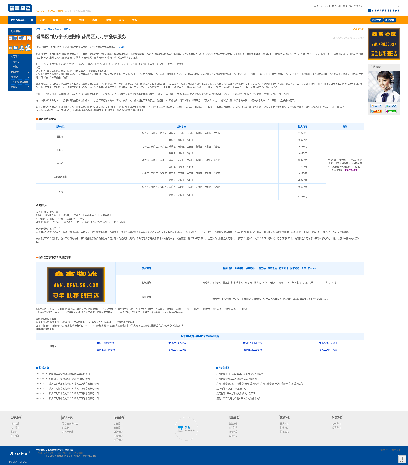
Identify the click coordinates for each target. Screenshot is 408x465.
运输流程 (233, 435)
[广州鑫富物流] (20, 8)
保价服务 (118, 435)
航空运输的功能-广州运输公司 (231, 388)
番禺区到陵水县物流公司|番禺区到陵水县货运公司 (74, 393)
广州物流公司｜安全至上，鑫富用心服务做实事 (239, 373)
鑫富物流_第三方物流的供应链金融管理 (236, 393)
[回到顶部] (402, 459)
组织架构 (233, 427)
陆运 (42, 20)
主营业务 (16, 417)
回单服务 (118, 439)
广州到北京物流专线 (62, 453)
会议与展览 (67, 431)
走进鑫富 (234, 417)
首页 (316, 6)
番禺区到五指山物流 (253, 343)
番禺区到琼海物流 (106, 349)
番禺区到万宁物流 (328, 343)
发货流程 (118, 427)
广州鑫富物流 (357, 29)
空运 (68, 20)
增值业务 (119, 417)
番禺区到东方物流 (177, 343)
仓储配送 (15, 435)
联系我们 (336, 6)
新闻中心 (347, 6)
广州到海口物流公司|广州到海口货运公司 (69, 378)
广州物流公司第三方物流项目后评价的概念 (237, 378)
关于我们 (325, 6)
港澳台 (14, 431)
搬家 (95, 20)
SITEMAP (24, 462)
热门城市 (15, 427)
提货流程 (118, 423)
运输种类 (285, 417)
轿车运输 (284, 431)
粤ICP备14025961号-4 (390, 450)
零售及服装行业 (70, 423)
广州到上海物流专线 (44, 453)
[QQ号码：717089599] (376, 106)
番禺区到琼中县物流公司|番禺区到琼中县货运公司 (74, 398)
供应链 (65, 427)
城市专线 (15, 423)
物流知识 (358, 6)
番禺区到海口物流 (328, 349)
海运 (81, 20)
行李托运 (15, 66)
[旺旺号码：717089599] (376, 111)
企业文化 (233, 423)
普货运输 (284, 423)
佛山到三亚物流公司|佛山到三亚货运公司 (69, 373)
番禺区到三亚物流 (253, 349)
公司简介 (15, 56)
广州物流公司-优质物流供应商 (49, 450)
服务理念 (233, 431)
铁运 (55, 20)
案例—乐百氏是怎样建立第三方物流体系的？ (238, 398)
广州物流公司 (77, 453)
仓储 (108, 20)
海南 (57, 29)
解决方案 (67, 417)
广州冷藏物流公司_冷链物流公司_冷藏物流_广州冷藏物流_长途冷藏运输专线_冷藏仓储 (259, 383)
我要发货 (376, 20)
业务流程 (15, 61)
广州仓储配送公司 (19, 82)
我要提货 (389, 20)
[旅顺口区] (384, 44)
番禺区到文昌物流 (177, 349)
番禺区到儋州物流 (106, 343)
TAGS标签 (13, 462)
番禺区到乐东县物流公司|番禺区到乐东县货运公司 (74, 383)
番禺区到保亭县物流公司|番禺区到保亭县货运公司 (74, 388)
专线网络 (47, 29)
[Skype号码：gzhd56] (391, 111)
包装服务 (118, 431)
